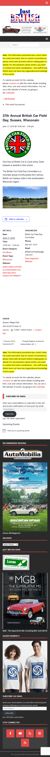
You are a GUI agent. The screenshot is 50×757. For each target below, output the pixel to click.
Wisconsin (7, 259)
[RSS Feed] (25, 743)
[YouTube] (20, 733)
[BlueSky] (30, 733)
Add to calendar (16, 219)
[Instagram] (40, 733)
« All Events (9, 98)
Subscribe (9, 414)
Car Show (7, 252)
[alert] (25, 430)
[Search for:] (25, 45)
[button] (46, 3)
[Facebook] (10, 733)
